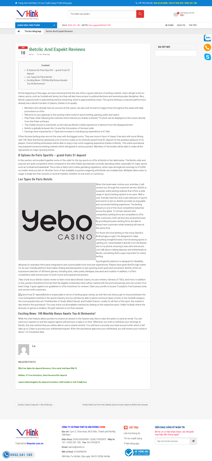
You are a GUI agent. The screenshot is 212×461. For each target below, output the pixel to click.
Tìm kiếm (140, 14)
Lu (33, 54)
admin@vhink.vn (76, 447)
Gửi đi (193, 441)
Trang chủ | (23, 3)
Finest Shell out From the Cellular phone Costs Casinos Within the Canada (115, 405)
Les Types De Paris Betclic (39, 77)
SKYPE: (85, 25)
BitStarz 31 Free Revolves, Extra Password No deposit (42, 375)
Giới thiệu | (33, 3)
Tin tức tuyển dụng (133, 438)
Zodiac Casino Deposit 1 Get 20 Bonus (35, 405)
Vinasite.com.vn (35, 443)
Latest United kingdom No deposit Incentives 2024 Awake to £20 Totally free (52, 382)
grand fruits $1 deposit (102, 140)
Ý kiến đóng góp (64, 3)
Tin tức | (41, 3)
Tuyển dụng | (51, 3)
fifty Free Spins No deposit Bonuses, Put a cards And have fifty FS (47, 368)
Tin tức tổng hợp (33, 31)
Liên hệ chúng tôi (132, 433)
